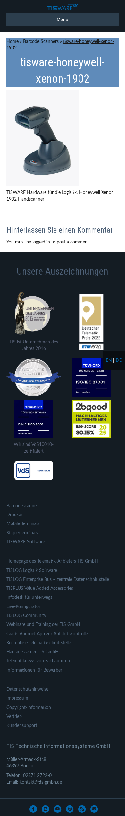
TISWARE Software (25, 542)
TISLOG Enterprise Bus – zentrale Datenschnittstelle (57, 579)
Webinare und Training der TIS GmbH (43, 624)
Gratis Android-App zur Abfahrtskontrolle (47, 634)
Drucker (14, 515)
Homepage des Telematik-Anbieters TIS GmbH (52, 561)
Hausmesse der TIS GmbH (32, 652)
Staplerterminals (22, 533)
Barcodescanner (22, 506)
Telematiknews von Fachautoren (38, 661)
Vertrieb (14, 716)
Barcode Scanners (41, 41)
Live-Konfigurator (23, 607)
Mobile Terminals (22, 524)
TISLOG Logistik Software (31, 570)
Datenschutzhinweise (27, 689)
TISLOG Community (26, 616)
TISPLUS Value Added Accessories (39, 588)
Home (12, 41)
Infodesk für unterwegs (29, 597)
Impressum (17, 698)
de (119, 360)
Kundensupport (21, 725)
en (109, 360)
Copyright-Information (28, 707)
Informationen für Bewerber (34, 670)
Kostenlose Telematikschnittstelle (38, 643)
